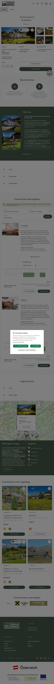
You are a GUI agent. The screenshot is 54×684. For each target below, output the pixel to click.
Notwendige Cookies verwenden (27, 350)
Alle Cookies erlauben (20, 346)
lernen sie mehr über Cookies (18, 342)
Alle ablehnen (36, 346)
